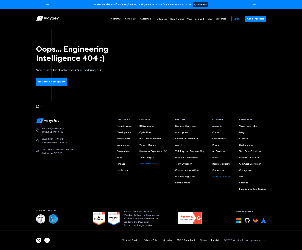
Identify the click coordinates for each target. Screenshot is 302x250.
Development (124, 132)
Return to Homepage (51, 81)
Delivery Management (187, 157)
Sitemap (243, 182)
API (241, 176)
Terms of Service (130, 240)
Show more (145, 163)
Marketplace (123, 138)
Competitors (218, 170)
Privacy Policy (151, 240)
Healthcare (123, 170)
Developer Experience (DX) (153, 151)
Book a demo (246, 145)
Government (123, 151)
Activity (179, 145)
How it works (177, 19)
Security (167, 240)
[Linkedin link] (47, 240)
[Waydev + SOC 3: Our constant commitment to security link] (53, 219)
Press (215, 157)
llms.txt (215, 240)
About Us (217, 126)
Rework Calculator (249, 157)
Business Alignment (185, 126)
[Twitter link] (38, 240)
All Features (218, 151)
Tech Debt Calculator (250, 151)
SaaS (119, 157)
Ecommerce (123, 145)
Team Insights (146, 157)
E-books (243, 138)
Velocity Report (147, 145)
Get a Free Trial (255, 18)
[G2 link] (99, 218)
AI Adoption (181, 132)
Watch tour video (248, 126)
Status (203, 240)
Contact (216, 132)
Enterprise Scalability (186, 138)
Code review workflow (187, 170)
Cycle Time (145, 132)
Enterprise (162, 19)
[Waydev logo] (48, 18)
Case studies (219, 138)
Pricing (216, 145)
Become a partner (221, 164)
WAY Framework (195, 19)
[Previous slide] (48, 5)
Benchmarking (182, 182)
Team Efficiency (183, 164)
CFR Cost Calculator (250, 164)
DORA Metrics (146, 126)
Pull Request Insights (150, 138)
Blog (210, 19)
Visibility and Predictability (189, 151)
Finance (121, 164)
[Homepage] (37, 107)
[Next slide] (254, 5)
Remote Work (124, 126)
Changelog (245, 170)
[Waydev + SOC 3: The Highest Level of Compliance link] (40, 219)
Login (237, 18)
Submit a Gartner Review (252, 189)
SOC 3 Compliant (186, 240)
